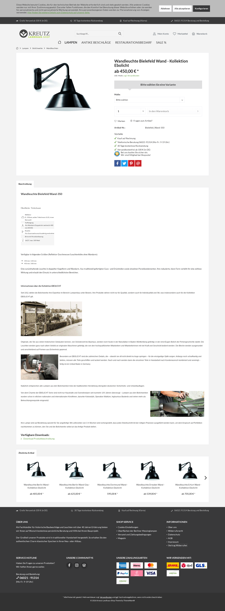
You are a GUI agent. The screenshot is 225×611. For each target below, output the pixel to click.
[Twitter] (124, 163)
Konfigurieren (201, 8)
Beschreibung (25, 184)
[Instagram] (77, 565)
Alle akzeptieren (182, 8)
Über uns (172, 527)
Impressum (173, 542)
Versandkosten (106, 597)
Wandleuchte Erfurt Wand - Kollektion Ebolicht (188, 486)
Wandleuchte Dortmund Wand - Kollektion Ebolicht (112, 486)
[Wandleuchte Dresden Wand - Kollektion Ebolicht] (150, 471)
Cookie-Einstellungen (128, 527)
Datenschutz (174, 534)
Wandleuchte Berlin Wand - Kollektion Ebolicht (37, 486)
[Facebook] (117, 163)
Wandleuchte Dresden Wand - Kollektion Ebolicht (150, 486)
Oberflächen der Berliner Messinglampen (137, 531)
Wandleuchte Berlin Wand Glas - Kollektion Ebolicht (74, 486)
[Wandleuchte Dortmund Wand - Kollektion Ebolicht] (112, 471)
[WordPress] (84, 565)
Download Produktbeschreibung (38, 438)
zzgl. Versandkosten (131, 75)
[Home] (59, 42)
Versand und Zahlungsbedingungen (134, 534)
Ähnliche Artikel (26, 453)
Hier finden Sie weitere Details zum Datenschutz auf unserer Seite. (58, 12)
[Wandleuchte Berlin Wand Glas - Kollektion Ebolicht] (74, 471)
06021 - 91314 (29, 578)
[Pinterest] (131, 163)
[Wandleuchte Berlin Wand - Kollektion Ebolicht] (36, 471)
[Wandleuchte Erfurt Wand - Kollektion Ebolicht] (188, 471)
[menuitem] (199, 34)
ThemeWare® (129, 600)
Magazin (122, 538)
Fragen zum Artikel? (142, 120)
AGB (170, 538)
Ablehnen (165, 8)
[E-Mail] (138, 163)
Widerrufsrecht (175, 531)
